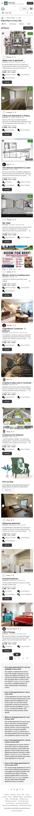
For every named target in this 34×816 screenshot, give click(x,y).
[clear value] (27, 13)
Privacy (5, 796)
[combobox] (15, 13)
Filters (29, 24)
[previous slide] (4, 98)
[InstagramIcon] (22, 790)
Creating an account (19, 681)
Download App (14, 799)
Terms (18, 794)
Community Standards (21, 803)
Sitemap (12, 794)
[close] (2, 3)
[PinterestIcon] (19, 790)
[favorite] (3, 33)
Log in (24, 8)
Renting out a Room (11, 801)
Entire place (12, 24)
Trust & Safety (10, 803)
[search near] (3, 13)
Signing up (16, 731)
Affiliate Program (18, 796)
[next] (31, 13)
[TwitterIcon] (14, 790)
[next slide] (29, 98)
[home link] (3, 8)
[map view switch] (17, 654)
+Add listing (28, 28)
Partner (7, 794)
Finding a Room (23, 799)
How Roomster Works (25, 805)
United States (11, 18)
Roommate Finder (23, 801)
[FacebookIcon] (11, 790)
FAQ (23, 794)
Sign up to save (17, 777)
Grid (5, 24)
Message (7, 82)
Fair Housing (27, 796)
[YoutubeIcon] (17, 790)
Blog (7, 799)
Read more (8, 490)
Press (10, 796)
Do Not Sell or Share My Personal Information (17, 808)
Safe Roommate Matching (10, 805)
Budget (22, 24)
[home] (3, 18)
